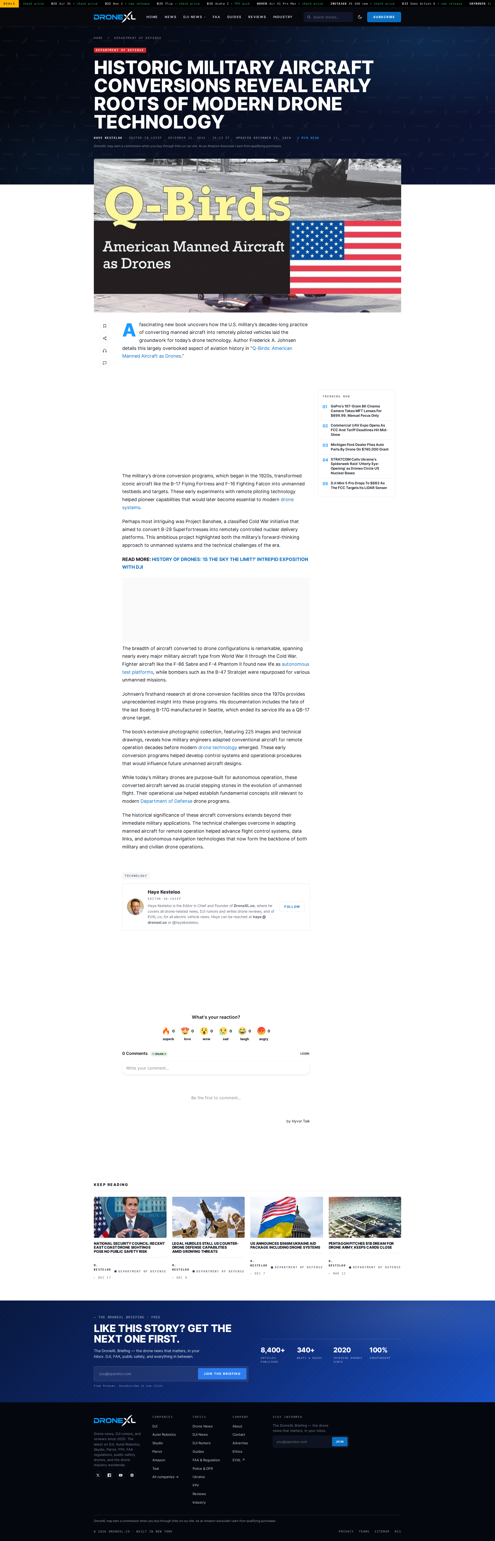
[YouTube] (121, 1475)
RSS (398, 1531)
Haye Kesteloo (164, 892)
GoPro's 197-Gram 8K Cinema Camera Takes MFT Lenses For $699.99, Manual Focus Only (356, 411)
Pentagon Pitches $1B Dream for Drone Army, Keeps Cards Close (361, 1245)
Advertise (240, 1443)
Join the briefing (222, 1374)
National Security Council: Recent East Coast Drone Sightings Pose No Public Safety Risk (129, 1247)
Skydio (157, 1443)
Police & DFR (203, 1468)
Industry (283, 17)
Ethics (237, 1451)
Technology (136, 875)
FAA (216, 17)
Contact (239, 1434)
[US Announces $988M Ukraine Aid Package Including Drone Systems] (286, 1217)
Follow (292, 907)
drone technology (217, 747)
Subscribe (384, 17)
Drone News (203, 1426)
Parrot (157, 1451)
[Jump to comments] (105, 363)
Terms (364, 1531)
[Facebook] (109, 1475)
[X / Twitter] (98, 1475)
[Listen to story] (105, 351)
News (170, 17)
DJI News (192, 17)
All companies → (165, 1477)
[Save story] (105, 326)
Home (152, 17)
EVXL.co (155, 916)
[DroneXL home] (115, 17)
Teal (155, 1468)
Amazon (158, 1460)
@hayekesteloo (185, 922)
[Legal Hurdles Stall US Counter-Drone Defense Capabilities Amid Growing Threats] (208, 1217)
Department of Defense (138, 38)
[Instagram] (132, 1475)
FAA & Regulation (206, 1460)
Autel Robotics (164, 1434)
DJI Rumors (202, 1443)
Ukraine (199, 1477)
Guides (234, 17)
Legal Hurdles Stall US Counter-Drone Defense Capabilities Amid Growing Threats (205, 1247)
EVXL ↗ (239, 1460)
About (237, 1426)
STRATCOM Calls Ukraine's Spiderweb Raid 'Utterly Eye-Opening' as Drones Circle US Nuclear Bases (355, 466)
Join (340, 1441)
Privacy (346, 1531)
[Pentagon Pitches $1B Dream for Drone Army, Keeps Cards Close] (365, 1217)
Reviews (257, 17)
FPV (196, 1485)
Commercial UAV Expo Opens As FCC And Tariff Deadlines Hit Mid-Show (359, 430)
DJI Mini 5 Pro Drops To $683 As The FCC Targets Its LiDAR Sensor (359, 485)
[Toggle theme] (360, 17)
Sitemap (382, 1531)
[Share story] (105, 338)
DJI (154, 1426)
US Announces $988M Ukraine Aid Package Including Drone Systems (285, 1245)
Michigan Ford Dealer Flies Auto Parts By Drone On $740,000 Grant (360, 447)
